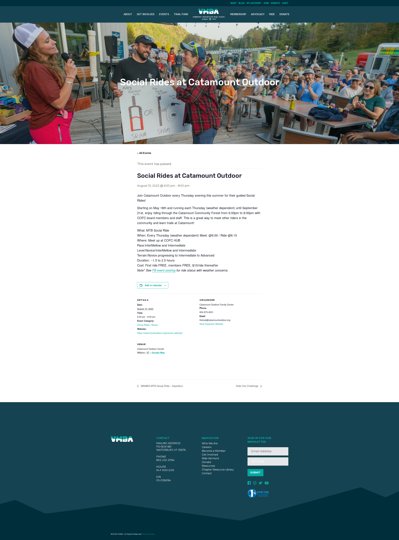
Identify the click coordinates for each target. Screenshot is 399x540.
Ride (272, 14)
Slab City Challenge (247, 386)
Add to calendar (153, 285)
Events (164, 14)
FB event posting (163, 270)
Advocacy (257, 14)
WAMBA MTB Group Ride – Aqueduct (161, 386)
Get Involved (145, 14)
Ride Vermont (210, 458)
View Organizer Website (211, 323)
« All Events (144, 153)
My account (254, 3)
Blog (241, 3)
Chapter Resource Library (218, 469)
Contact (207, 473)
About (128, 14)
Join (266, 3)
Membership (238, 14)
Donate (275, 3)
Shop (233, 3)
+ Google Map (157, 352)
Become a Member (214, 450)
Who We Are (210, 443)
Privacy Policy (148, 534)
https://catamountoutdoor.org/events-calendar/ (160, 332)
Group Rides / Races (147, 324)
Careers (206, 447)
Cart (285, 3)
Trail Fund (181, 14)
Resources (208, 465)
